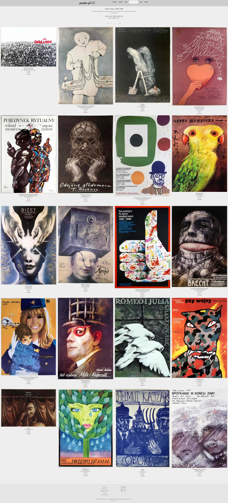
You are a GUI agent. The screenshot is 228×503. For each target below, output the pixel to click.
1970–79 (110, 16)
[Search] (130, 2)
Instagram (124, 489)
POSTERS (114, 2)
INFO (126, 2)
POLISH (146, 2)
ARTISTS (121, 2)
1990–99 (118, 16)
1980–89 (114, 16)
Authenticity (104, 489)
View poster (28, 74)
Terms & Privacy (104, 494)
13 (119, 23)
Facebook (124, 491)
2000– (122, 16)
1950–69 (106, 16)
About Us (104, 487)
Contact (104, 492)
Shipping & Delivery (104, 490)
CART (141, 2)
